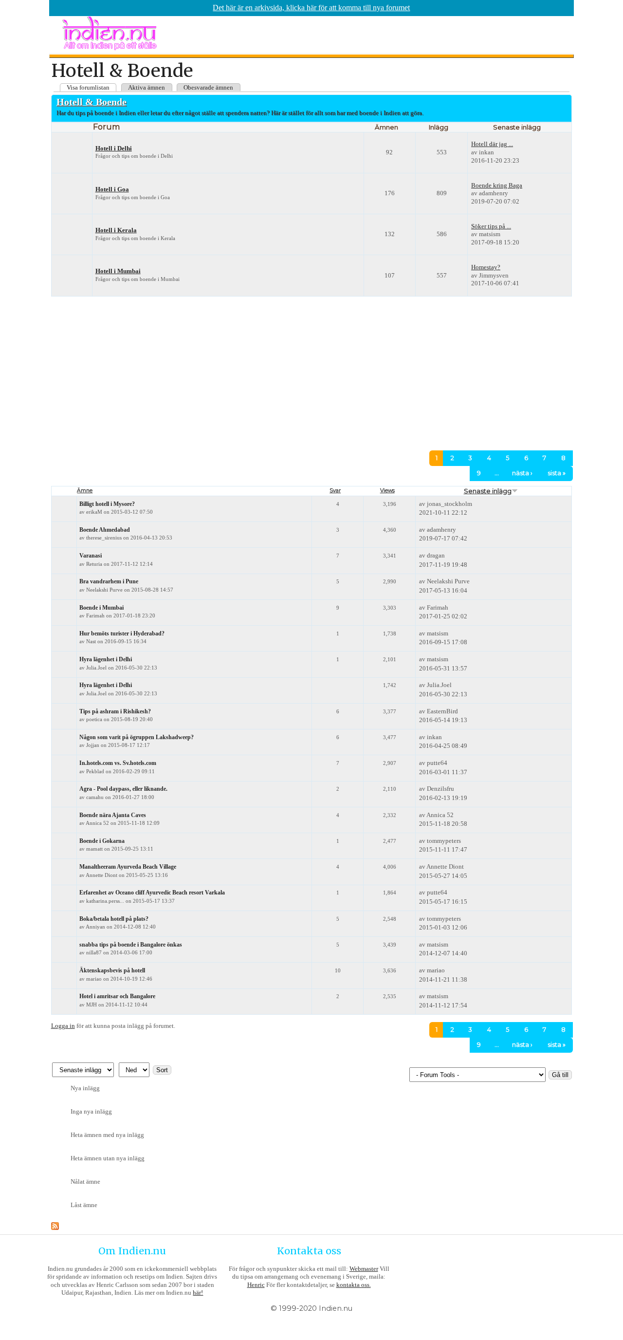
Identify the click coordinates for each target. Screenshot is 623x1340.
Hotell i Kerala (116, 230)
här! (198, 1292)
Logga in (63, 1025)
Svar (335, 490)
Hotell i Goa (112, 189)
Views (387, 490)
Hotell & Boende (91, 101)
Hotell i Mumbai (118, 271)
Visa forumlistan (88, 87)
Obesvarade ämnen (208, 87)
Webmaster (363, 1268)
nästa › (522, 473)
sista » (557, 473)
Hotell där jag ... (492, 144)
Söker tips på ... (491, 226)
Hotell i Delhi (113, 148)
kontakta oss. (353, 1284)
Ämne (84, 490)
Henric (256, 1284)
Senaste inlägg (488, 491)
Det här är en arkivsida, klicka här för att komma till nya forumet (311, 7)
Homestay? (485, 267)
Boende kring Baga (496, 185)
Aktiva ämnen (146, 87)
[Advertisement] (329, 368)
